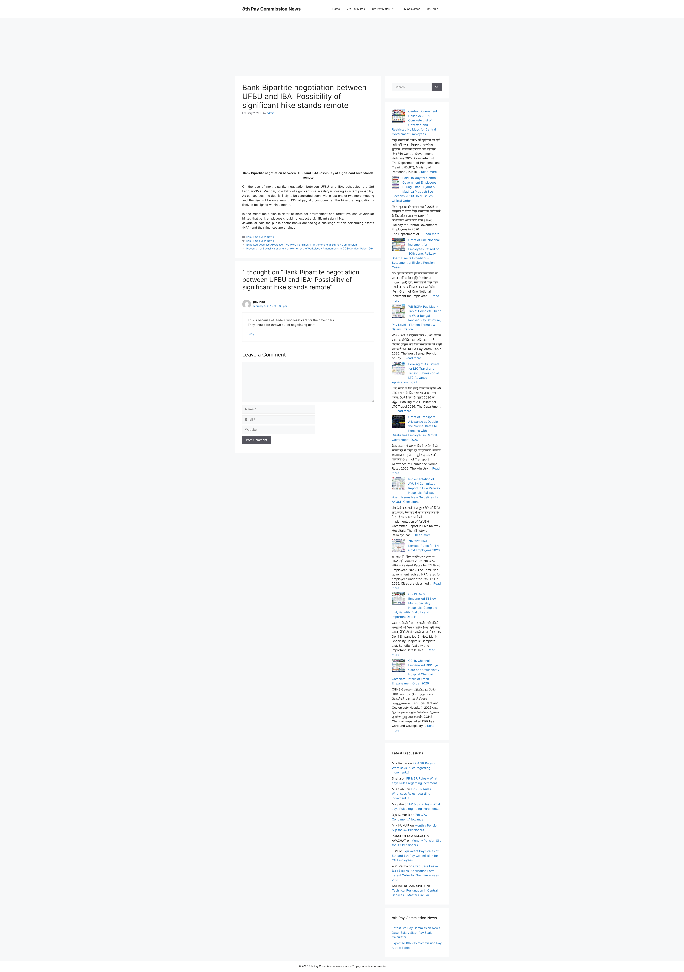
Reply (251, 333)
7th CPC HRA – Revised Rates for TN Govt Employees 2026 (424, 545)
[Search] (437, 87)
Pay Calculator (411, 9)
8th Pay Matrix (381, 9)
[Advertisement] (342, 43)
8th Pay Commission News (271, 9)
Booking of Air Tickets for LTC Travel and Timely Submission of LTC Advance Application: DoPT (415, 373)
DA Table (432, 9)
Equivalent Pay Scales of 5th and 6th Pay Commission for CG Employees (415, 855)
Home (336, 9)
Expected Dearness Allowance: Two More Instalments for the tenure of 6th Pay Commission (301, 244)
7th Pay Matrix (356, 9)
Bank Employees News (260, 236)
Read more (429, 172)
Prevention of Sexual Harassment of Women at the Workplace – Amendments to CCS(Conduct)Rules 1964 (310, 248)
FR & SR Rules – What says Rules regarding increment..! (413, 768)
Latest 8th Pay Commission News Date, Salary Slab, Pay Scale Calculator (416, 932)
